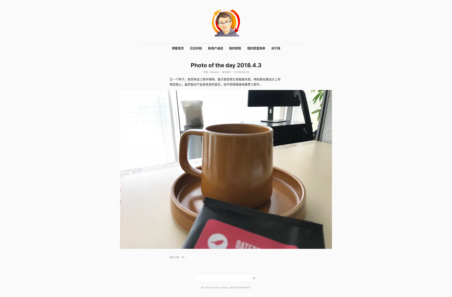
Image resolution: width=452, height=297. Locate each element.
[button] (226, 169)
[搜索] (254, 278)
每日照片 (226, 72)
